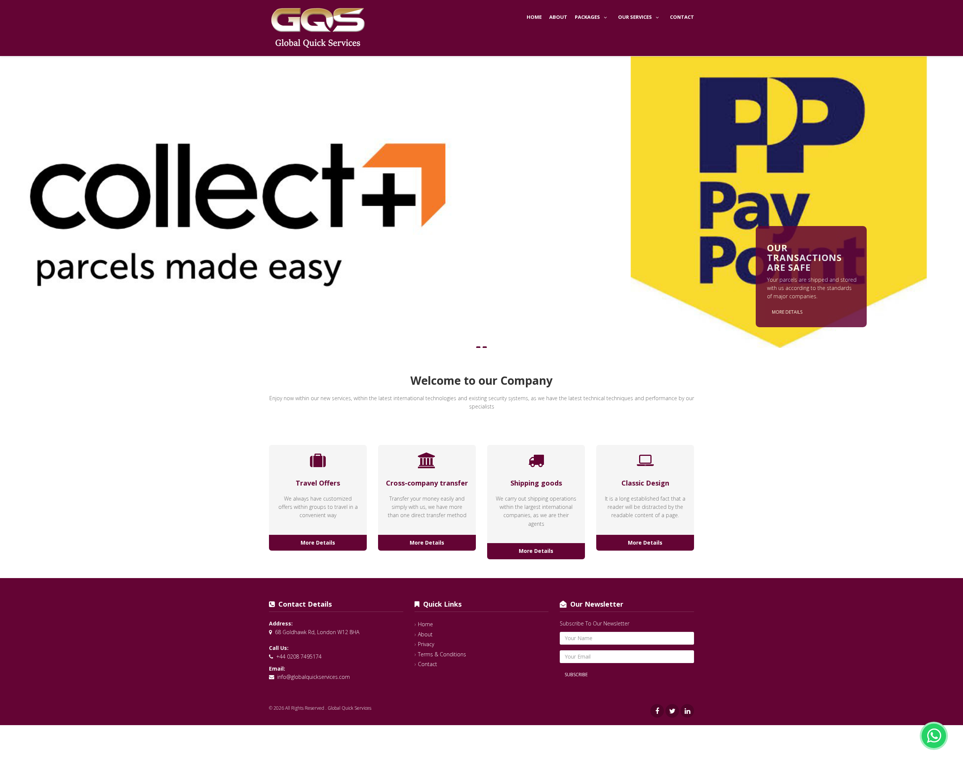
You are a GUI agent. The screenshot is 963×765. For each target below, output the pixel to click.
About (558, 17)
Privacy (426, 644)
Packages (587, 17)
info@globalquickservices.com (313, 676)
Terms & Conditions (442, 654)
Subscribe (576, 674)
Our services (635, 17)
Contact (682, 17)
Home (534, 17)
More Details (787, 312)
